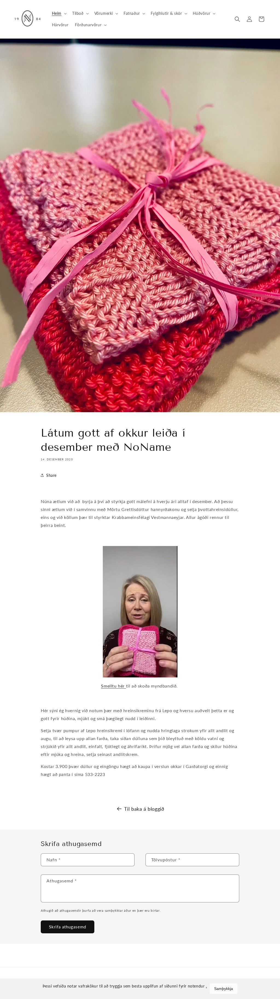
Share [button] (51, 475)
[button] (59, 13)
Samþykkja (223, 988)
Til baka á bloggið (144, 809)
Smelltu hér (113, 685)
